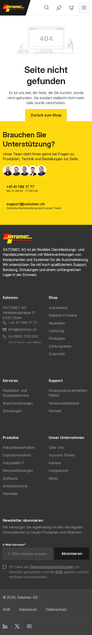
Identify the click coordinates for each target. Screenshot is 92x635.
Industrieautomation (19, 447)
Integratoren (59, 470)
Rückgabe (57, 338)
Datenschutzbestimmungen (51, 567)
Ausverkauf (58, 307)
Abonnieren (71, 553)
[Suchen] (47, 7)
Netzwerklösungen (18, 470)
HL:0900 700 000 (23, 336)
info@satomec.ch (22, 329)
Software (10, 478)
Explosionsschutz (17, 455)
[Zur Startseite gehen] (15, 8)
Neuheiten (57, 323)
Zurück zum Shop (46, 115)
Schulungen (12, 411)
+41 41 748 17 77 (22, 322)
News (53, 478)
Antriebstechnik (15, 486)
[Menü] (84, 7)
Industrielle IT (13, 463)
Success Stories (62, 455)
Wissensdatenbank (64, 403)
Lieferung (56, 330)
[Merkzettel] (59, 7)
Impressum (28, 609)
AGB (59, 572)
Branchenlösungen (18, 403)
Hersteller (10, 493)
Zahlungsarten (60, 346)
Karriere (55, 463)
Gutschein (57, 354)
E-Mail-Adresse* (14, 544)
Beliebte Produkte (63, 315)
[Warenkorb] (71, 7)
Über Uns (56, 447)
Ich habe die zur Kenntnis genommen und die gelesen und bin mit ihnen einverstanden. (49, 572)
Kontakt (55, 411)
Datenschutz (56, 609)
